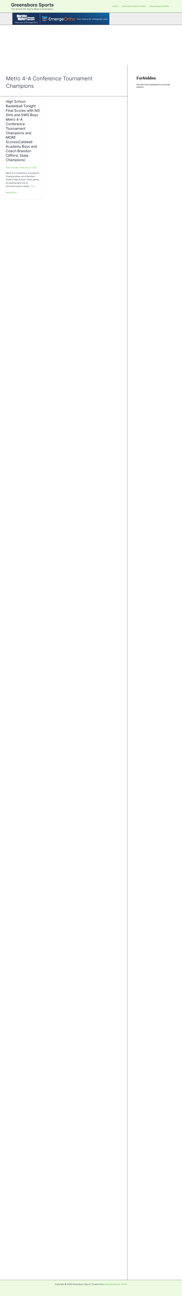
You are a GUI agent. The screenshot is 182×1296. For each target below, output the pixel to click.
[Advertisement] (91, 44)
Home (115, 6)
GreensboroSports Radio (134, 6)
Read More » (12, 192)
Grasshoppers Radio (159, 6)
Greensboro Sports (32, 5)
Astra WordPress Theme (115, 1284)
